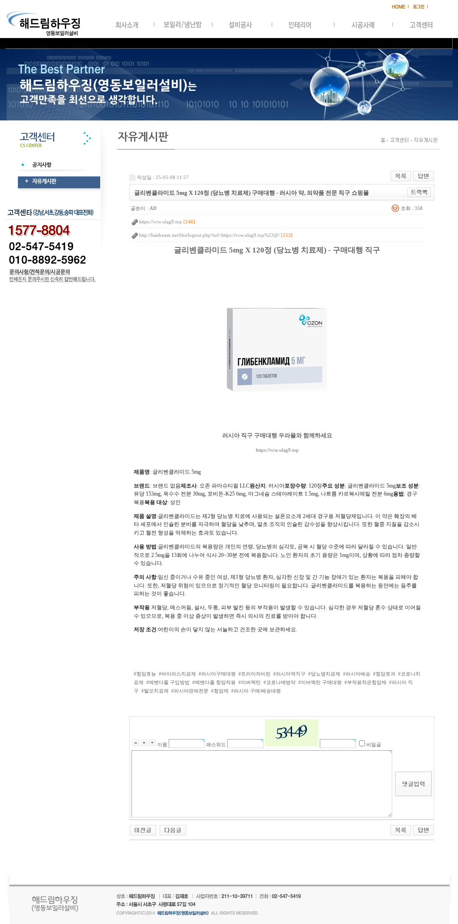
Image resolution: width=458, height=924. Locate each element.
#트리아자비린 (254, 673)
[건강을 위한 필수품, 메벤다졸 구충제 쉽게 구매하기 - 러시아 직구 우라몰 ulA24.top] (143, 829)
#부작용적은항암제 (365, 682)
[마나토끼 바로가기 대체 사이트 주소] (173, 829)
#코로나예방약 (279, 682)
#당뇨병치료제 (324, 673)
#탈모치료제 (155, 690)
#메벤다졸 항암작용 (214, 682)
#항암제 (220, 690)
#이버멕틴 (249, 682)
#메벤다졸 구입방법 (168, 682)
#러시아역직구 (289, 673)
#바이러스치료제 (177, 673)
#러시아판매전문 (189, 690)
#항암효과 (384, 673)
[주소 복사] (419, 192)
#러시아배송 (356, 673)
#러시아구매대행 (217, 673)
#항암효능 (145, 673)
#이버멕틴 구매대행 (320, 682)
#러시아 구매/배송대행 (256, 690)
